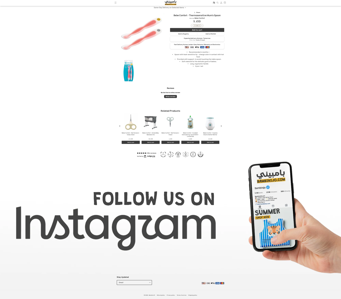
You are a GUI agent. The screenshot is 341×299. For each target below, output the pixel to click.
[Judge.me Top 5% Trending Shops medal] (193, 154)
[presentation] (120, 126)
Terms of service (181, 295)
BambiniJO (152, 295)
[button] (115, 3)
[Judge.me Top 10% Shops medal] (200, 154)
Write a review (170, 96)
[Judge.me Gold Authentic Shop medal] (163, 154)
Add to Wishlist (211, 34)
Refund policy (161, 295)
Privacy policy (171, 295)
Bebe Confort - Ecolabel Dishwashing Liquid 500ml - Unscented (190, 134)
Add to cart (130, 142)
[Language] (214, 3)
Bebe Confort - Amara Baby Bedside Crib (150, 134)
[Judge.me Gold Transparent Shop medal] (171, 154)
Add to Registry (183, 34)
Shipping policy (192, 295)
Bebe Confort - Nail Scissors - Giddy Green (131, 134)
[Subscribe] (150, 282)
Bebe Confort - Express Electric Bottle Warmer (210, 134)
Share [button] (198, 12)
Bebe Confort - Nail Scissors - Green (170, 134)
